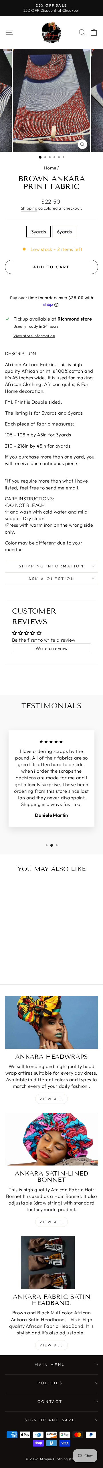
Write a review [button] (51, 648)
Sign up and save (50, 1420)
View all (51, 1099)
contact (50, 1401)
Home (50, 168)
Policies (50, 1383)
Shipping (29, 208)
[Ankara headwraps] (51, 1022)
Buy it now (51, 284)
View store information (34, 335)
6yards (64, 232)
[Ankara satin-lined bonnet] (51, 1139)
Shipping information (51, 566)
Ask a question (51, 578)
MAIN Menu (50, 1364)
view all (51, 1222)
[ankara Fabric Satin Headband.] (51, 1262)
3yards (38, 232)
